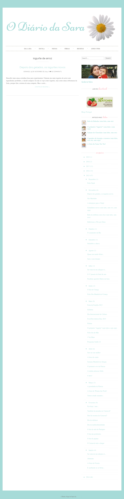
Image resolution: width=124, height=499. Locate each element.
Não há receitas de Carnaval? (97, 415)
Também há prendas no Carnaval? (98, 411)
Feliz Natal (91, 183)
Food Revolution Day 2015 (96, 319)
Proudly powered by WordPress (51, 496)
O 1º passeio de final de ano (96, 274)
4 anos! (89, 375)
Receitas (80, 49)
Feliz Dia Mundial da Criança (97, 294)
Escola (42, 49)
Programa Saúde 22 (94, 342)
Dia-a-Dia (27, 49)
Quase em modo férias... (95, 254)
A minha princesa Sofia (95, 371)
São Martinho (92, 198)
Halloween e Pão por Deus (96, 222)
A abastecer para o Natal (95, 203)
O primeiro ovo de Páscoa (96, 366)
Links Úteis (95, 49)
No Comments (56, 71)
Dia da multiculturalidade (96, 425)
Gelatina (90, 309)
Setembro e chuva (93, 243)
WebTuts (79, 496)
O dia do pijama (92, 438)
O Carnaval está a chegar (95, 443)
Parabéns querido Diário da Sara (98, 279)
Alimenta (90, 458)
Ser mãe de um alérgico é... (96, 269)
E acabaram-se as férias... (96, 468)
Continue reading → (42, 87)
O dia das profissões (94, 434)
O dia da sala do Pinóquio (96, 429)
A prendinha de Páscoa (95, 386)
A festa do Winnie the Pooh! (97, 391)
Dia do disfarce (92, 420)
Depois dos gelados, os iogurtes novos (42, 67)
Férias (67, 49)
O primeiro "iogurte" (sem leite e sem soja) (102, 328)
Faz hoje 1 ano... (93, 406)
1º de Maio (91, 337)
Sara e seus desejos (93, 259)
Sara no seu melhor (94, 352)
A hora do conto (92, 357)
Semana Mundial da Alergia (96, 362)
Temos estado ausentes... (95, 395)
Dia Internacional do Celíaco (97, 314)
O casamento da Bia (94, 233)
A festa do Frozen (93, 463)
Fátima (89, 323)
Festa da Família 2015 (94, 305)
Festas (54, 49)
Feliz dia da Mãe (93, 332)
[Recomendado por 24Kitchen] (99, 107)
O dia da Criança (93, 289)
